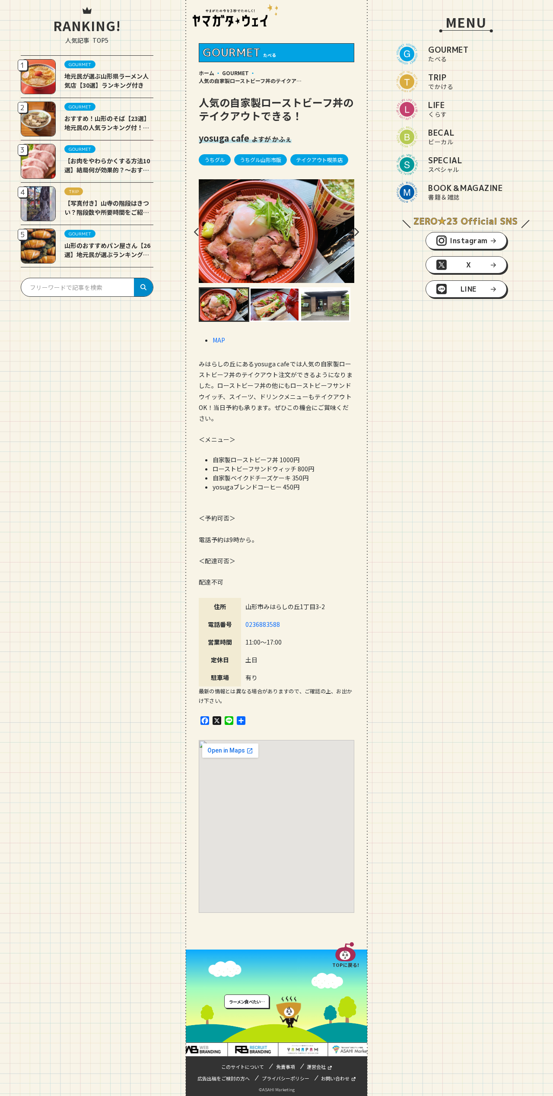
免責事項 (285, 1066)
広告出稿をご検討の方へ (223, 1078)
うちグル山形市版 (260, 159)
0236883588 (262, 624)
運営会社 (316, 1066)
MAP (219, 340)
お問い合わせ (335, 1078)
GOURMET (235, 72)
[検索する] (143, 287)
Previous (196, 232)
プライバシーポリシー (285, 1078)
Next (356, 232)
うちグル (214, 159)
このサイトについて (242, 1066)
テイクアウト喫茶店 (319, 159)
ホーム (206, 72)
